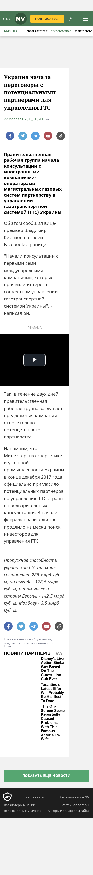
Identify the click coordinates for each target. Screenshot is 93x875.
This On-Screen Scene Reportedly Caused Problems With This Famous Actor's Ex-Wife (53, 722)
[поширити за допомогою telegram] (35, 136)
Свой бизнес (37, 31)
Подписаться (47, 19)
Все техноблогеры (75, 805)
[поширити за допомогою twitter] (22, 136)
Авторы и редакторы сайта (68, 810)
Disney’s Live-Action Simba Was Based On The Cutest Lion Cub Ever (53, 669)
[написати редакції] (48, 136)
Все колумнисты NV (74, 797)
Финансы (83, 31)
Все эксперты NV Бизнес (22, 810)
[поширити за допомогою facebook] (10, 136)
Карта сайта (35, 797)
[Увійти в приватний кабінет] (71, 19)
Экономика (61, 31)
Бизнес (11, 31)
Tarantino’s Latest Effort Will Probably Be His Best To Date (52, 693)
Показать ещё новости (46, 775)
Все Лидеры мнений (19, 805)
